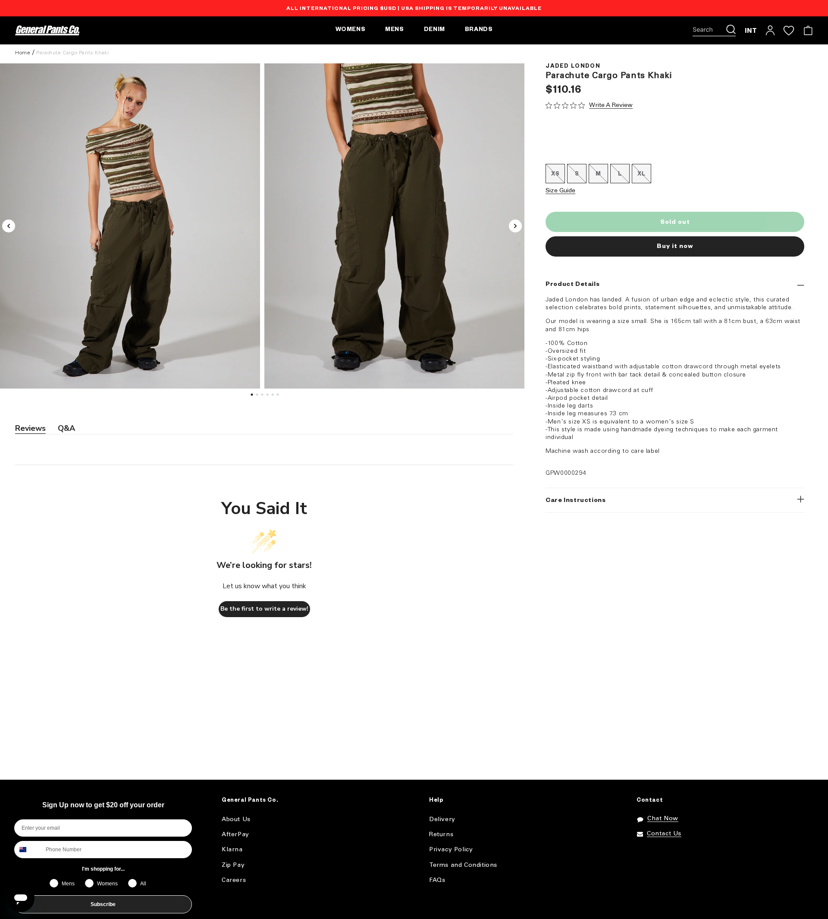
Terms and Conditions (463, 865)
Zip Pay (233, 865)
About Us (236, 819)
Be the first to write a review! (264, 609)
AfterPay (235, 834)
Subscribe (103, 904)
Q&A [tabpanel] (66, 428)
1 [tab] (253, 396)
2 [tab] (258, 396)
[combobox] (28, 849)
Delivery (442, 819)
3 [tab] (263, 396)
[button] (714, 30)
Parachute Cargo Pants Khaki (72, 52)
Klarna (232, 850)
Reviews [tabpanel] (30, 428)
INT (751, 30)
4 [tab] (268, 396)
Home (22, 52)
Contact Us (664, 834)
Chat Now (662, 819)
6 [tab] (279, 396)
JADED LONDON (573, 67)
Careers (234, 880)
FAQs (437, 880)
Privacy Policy (451, 850)
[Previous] (8, 226)
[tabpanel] (394, 226)
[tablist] (264, 428)
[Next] (515, 226)
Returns (441, 834)
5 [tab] (274, 396)
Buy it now (675, 247)
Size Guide (560, 191)
